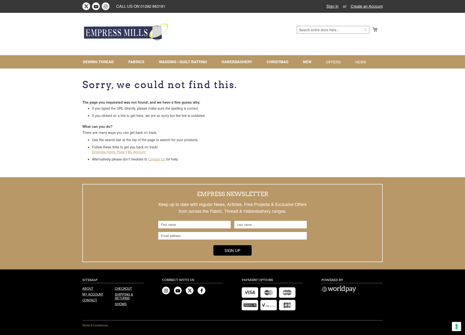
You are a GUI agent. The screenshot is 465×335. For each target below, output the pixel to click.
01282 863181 (152, 6)
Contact (89, 300)
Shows (121, 304)
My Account (137, 151)
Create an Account (367, 6)
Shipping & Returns (124, 296)
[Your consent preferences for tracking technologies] (456, 326)
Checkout (123, 288)
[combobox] (333, 30)
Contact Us (156, 159)
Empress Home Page (108, 151)
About (87, 288)
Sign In (332, 6)
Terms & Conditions (95, 325)
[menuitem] (100, 61)
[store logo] (126, 33)
